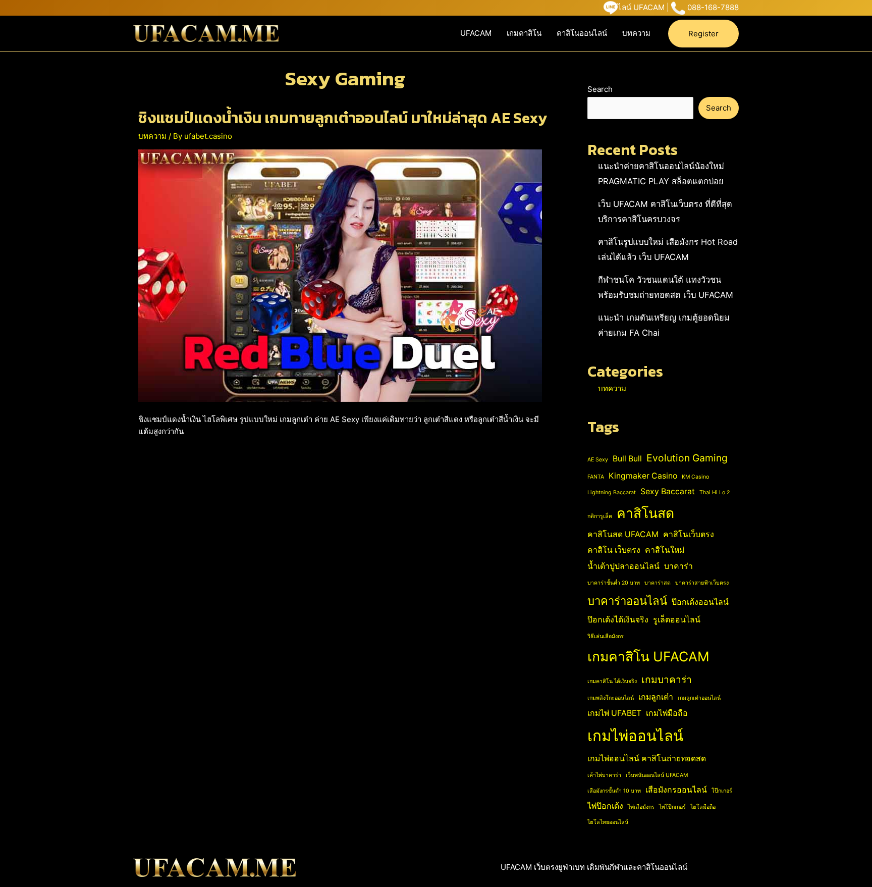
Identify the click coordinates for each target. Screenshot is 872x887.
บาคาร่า (678, 566)
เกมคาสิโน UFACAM (648, 656)
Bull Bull (627, 458)
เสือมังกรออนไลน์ (676, 790)
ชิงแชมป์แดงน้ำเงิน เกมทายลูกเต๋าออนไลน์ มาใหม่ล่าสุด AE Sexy (343, 118)
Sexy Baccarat (667, 491)
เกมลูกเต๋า (655, 697)
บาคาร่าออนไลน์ (627, 600)
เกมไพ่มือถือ (667, 713)
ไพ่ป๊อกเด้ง (605, 806)
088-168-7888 (713, 7)
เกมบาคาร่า (666, 679)
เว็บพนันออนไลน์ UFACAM (657, 775)
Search (600, 89)
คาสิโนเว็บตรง (688, 534)
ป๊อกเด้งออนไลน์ (700, 602)
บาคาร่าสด (657, 583)
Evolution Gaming (687, 458)
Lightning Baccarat (611, 492)
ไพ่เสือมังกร (641, 807)
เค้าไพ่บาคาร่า (604, 775)
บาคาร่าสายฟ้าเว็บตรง (702, 583)
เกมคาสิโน (524, 33)
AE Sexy (597, 459)
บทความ (636, 33)
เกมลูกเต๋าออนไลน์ (699, 698)
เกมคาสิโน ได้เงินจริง (612, 681)
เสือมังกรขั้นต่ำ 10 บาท (614, 791)
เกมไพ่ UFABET (614, 713)
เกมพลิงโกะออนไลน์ (610, 698)
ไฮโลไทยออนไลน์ (607, 822)
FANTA (595, 477)
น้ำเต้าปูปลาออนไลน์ (623, 566)
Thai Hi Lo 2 (714, 492)
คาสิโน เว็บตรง (613, 550)
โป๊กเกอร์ (722, 791)
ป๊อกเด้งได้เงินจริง (617, 619)
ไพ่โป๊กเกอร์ (672, 807)
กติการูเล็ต (599, 516)
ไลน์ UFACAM (641, 7)
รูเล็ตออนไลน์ (676, 619)
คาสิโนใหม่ (664, 550)
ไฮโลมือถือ (703, 807)
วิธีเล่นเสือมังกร (605, 636)
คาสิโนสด (645, 513)
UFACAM (476, 33)
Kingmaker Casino (643, 476)
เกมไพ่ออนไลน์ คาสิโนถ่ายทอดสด (646, 758)
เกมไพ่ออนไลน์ (635, 736)
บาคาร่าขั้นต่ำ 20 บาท (613, 583)
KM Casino (695, 477)
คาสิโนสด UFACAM (623, 534)
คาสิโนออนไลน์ (582, 33)
